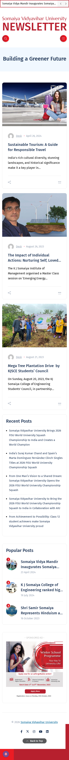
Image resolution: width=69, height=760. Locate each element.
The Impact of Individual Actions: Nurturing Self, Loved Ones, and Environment (33, 258)
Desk (19, 136)
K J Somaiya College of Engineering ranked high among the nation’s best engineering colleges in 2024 (41, 588)
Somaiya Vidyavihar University (39, 722)
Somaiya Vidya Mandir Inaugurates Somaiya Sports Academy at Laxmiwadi (30, 3)
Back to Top (36, 741)
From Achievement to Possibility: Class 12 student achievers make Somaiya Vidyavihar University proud (34, 521)
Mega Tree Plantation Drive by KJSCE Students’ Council (34, 368)
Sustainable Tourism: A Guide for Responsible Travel (33, 147)
